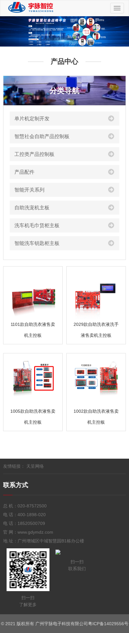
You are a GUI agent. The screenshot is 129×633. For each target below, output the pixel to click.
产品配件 (24, 172)
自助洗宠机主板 (31, 207)
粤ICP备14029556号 (108, 623)
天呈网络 (35, 466)
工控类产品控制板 (34, 154)
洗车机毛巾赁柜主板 (36, 225)
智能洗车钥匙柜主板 (36, 243)
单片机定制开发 (31, 118)
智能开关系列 (29, 189)
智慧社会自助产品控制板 (42, 136)
